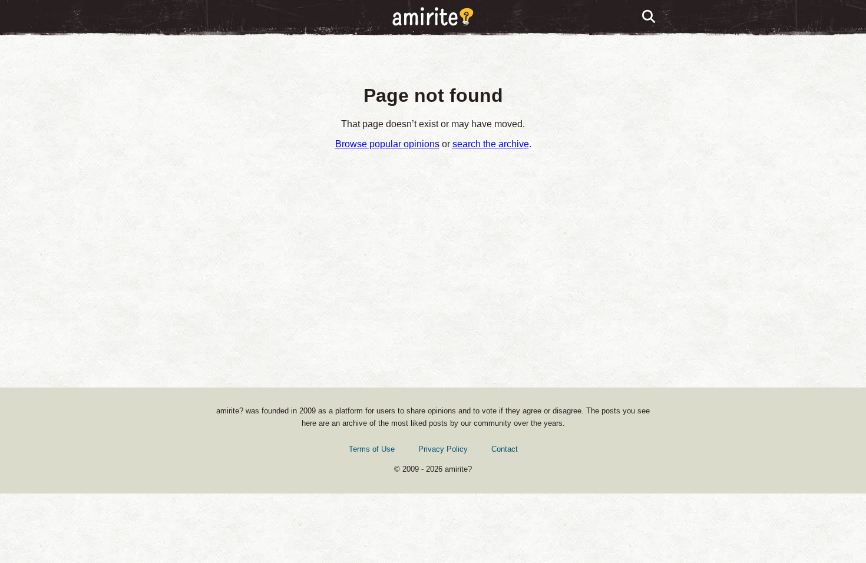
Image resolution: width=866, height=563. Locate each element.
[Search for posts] (649, 17)
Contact (504, 449)
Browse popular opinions (387, 144)
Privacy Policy (443, 449)
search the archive (490, 144)
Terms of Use (372, 449)
